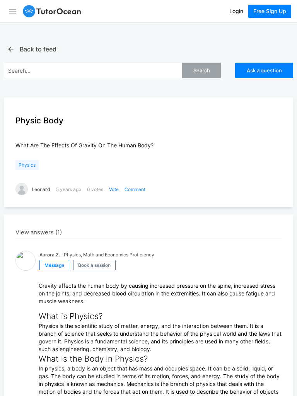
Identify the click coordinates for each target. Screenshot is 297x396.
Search (201, 70)
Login (236, 11)
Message (54, 265)
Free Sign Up (269, 11)
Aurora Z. (49, 255)
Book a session (94, 265)
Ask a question (264, 70)
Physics (27, 165)
